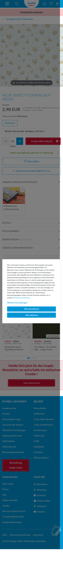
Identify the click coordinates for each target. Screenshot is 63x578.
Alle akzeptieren (31, 309)
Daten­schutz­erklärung (21, 297)
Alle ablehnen (31, 315)
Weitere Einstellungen (17, 302)
